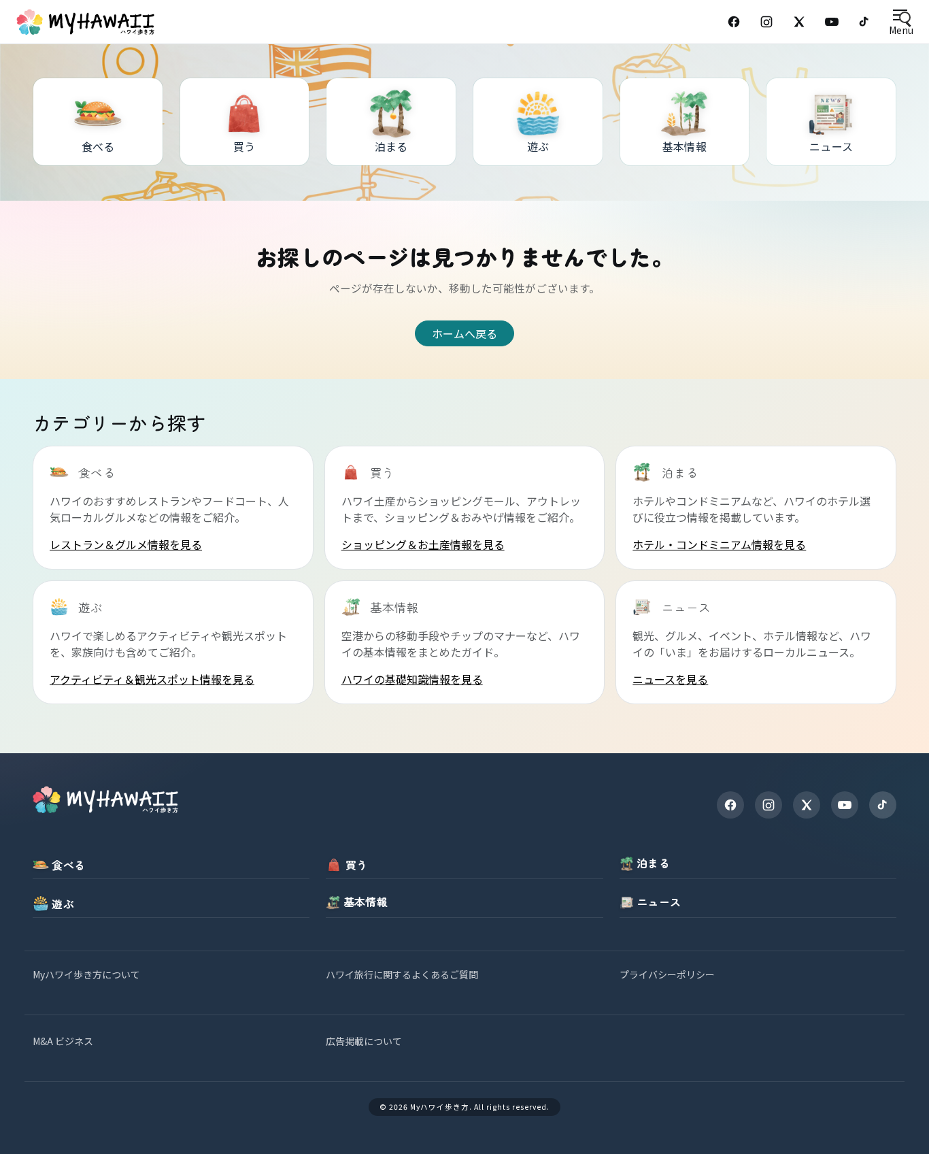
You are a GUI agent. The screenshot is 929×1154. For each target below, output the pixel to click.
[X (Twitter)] (799, 21)
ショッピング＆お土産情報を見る (423, 544)
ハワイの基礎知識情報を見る (412, 679)
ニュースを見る (670, 679)
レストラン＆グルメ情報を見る (126, 544)
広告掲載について (364, 1041)
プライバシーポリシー (667, 974)
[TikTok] (864, 21)
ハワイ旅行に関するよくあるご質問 (402, 974)
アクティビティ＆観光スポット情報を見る (152, 679)
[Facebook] (733, 21)
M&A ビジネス (63, 1041)
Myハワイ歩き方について (86, 974)
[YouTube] (831, 21)
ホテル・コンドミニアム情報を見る (719, 544)
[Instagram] (766, 21)
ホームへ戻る (464, 333)
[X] (806, 805)
